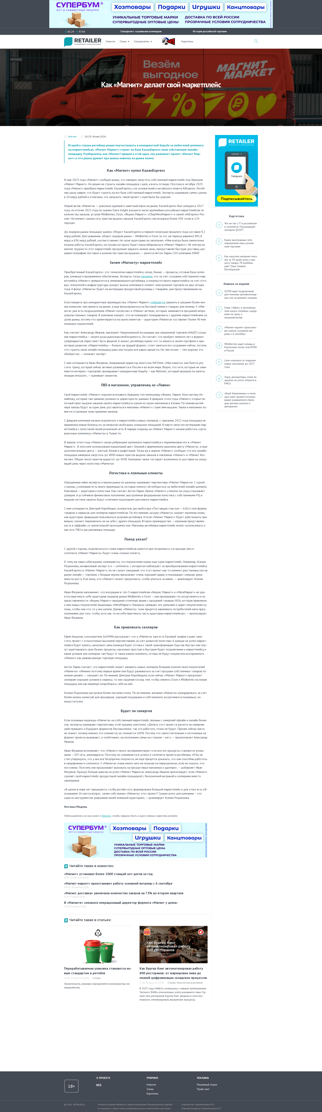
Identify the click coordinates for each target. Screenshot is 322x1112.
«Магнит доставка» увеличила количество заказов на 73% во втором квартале (124, 893)
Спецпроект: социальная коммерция (141, 31)
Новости (110, 41)
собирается (158, 302)
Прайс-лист (203, 1089)
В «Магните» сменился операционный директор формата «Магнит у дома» (121, 902)
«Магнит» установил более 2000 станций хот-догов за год (108, 874)
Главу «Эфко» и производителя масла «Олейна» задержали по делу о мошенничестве (241, 312)
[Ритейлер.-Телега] (236, 136)
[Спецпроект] (168, 39)
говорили (146, 276)
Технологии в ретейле (189, 982)
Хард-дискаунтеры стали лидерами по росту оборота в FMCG (240, 380)
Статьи (123, 41)
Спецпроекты (141, 41)
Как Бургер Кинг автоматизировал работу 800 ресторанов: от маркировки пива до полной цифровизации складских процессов (173, 973)
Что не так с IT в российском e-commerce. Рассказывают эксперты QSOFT (240, 227)
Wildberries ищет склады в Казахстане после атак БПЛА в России (240, 347)
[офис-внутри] (136, 824)
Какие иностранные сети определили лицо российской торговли (239, 243)
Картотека (187, 41)
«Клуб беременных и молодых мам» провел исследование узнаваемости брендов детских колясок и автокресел (240, 400)
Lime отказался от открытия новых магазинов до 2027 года (240, 364)
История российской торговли (210, 31)
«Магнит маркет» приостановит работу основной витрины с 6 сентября (118, 883)
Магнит (72, 136)
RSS (98, 1085)
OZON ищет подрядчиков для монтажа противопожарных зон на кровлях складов (240, 294)
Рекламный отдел (207, 1084)
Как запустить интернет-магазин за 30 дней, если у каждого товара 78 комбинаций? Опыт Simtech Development (241, 263)
